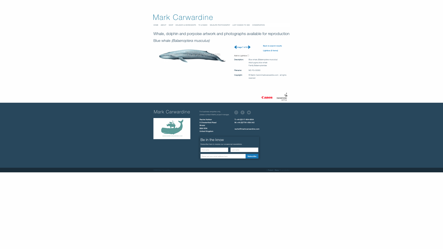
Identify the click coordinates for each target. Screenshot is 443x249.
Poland (270, 170)
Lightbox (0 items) (270, 50)
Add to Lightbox (240, 56)
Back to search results (272, 46)
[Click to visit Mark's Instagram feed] (237, 113)
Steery (277, 170)
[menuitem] (157, 25)
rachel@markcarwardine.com (247, 129)
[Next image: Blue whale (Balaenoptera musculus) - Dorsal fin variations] (249, 48)
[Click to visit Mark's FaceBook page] (243, 113)
